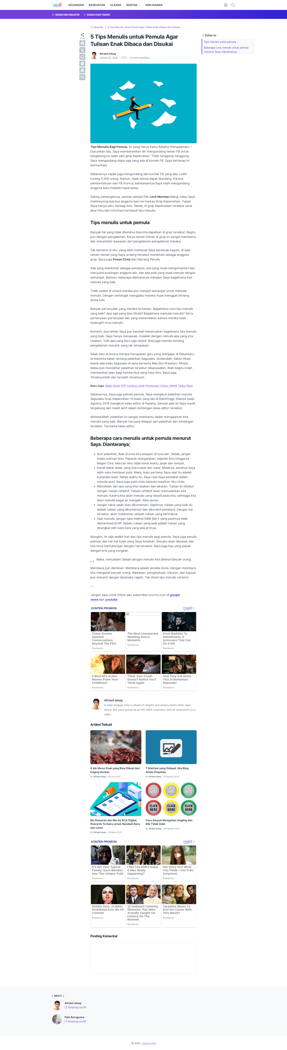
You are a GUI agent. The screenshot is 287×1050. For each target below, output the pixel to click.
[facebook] (82, 43)
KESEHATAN (97, 5)
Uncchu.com (149, 1043)
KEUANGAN (76, 5)
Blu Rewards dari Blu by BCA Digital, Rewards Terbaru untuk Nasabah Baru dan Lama (115, 824)
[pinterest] (82, 70)
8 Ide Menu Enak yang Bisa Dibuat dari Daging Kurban (115, 770)
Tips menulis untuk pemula (220, 41)
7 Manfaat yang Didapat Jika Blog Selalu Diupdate (167, 770)
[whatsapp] (82, 57)
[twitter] (82, 50)
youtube (111, 599)
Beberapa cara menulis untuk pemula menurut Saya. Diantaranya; (226, 49)
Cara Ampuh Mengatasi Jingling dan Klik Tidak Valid (169, 822)
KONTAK (132, 5)
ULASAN (115, 5)
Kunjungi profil (76, 1007)
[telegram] (82, 64)
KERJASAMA (154, 5)
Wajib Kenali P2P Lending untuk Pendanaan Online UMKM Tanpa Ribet (149, 385)
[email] (82, 77)
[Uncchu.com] (57, 5)
